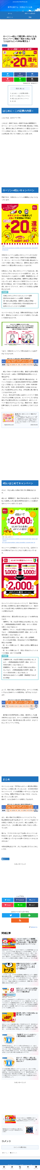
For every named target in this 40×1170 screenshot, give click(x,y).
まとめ (14, 101)
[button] (36, 562)
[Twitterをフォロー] (11, 915)
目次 (17, 88)
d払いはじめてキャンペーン (20, 98)
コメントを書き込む (20, 1147)
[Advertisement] (20, 26)
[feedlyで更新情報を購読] (29, 915)
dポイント (6, 859)
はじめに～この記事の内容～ (20, 93)
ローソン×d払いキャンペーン (21, 96)
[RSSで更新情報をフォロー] (20, 920)
